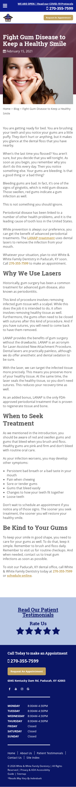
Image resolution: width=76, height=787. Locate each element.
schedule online (19, 575)
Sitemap (21, 773)
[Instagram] (21, 689)
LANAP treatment (41, 238)
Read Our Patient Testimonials (38, 612)
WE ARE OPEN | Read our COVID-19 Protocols (45, 3)
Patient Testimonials (50, 753)
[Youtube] (15, 689)
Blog (16, 109)
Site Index (33, 757)
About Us (26, 753)
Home (7, 109)
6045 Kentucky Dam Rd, (36, 680)
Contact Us (15, 757)
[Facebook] (9, 689)
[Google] (27, 689)
